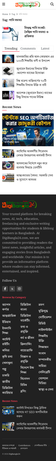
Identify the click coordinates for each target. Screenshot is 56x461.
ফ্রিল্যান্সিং (26, 344)
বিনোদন (25, 378)
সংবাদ (42, 353)
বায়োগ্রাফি (26, 350)
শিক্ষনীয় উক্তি (43, 338)
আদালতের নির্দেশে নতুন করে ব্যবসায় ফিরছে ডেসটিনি (31, 165)
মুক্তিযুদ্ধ (43, 311)
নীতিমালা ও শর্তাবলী (9, 448)
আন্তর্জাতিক (9, 315)
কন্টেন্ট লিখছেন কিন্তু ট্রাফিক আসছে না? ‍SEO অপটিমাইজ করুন (23, 140)
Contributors (24, 445)
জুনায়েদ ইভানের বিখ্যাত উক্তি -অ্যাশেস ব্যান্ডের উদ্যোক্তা (32, 70)
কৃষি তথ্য (7, 356)
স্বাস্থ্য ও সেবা (46, 389)
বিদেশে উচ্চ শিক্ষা (27, 370)
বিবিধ (6, 28)
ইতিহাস (6, 322)
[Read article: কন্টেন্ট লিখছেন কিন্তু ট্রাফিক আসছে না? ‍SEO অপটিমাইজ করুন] (28, 131)
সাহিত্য (42, 366)
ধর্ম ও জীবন (27, 337)
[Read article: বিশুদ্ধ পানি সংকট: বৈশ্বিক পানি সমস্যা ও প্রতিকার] (12, 33)
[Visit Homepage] (28, 4)
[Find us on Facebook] (5, 288)
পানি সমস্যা (23, 14)
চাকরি (5, 375)
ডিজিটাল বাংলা (25, 307)
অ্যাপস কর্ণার (6, 307)
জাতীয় (6, 381)
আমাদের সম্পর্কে (8, 445)
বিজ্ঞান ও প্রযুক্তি (25, 359)
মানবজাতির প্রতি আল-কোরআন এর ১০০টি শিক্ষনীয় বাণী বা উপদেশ (35, 58)
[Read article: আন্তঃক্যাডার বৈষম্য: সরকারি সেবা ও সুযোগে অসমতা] (8, 177)
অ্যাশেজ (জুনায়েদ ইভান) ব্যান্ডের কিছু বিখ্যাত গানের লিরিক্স (34, 95)
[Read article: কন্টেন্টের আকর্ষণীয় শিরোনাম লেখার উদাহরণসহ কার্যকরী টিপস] (8, 153)
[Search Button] (52, 4)
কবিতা (6, 350)
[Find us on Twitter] (12, 288)
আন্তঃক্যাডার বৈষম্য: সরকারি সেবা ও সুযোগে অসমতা (34, 177)
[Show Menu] (3, 4)
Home (5, 14)
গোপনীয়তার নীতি (40, 445)
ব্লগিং (23, 391)
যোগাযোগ (24, 448)
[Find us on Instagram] (19, 288)
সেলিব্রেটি (44, 372)
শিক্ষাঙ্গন (43, 347)
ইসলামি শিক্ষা (6, 330)
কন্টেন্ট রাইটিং (6, 342)
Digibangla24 (14, 454)
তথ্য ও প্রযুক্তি (24, 329)
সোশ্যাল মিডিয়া (43, 381)
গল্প (4, 369)
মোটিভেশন (45, 317)
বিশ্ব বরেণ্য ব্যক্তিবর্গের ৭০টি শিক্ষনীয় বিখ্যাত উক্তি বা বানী (31, 82)
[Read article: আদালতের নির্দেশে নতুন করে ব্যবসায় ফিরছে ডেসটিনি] (8, 165)
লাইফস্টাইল (45, 329)
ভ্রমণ (41, 304)
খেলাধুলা (7, 363)
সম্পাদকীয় (45, 359)
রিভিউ (42, 323)
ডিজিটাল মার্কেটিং (25, 318)
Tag (13, 14)
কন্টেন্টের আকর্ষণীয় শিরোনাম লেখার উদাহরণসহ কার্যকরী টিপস (33, 153)
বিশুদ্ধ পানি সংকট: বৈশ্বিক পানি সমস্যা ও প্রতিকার (36, 32)
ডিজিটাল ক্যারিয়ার (7, 390)
